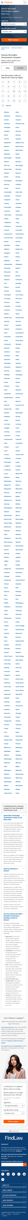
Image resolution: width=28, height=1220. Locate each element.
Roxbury (18, 648)
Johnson (6, 405)
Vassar (6, 744)
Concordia (19, 230)
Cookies (5, 1215)
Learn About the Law (7, 1027)
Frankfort (7, 306)
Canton (18, 188)
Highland (18, 367)
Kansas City (8, 409)
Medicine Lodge (8, 500)
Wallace (6, 755)
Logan (18, 462)
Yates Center (8, 793)
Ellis (17, 272)
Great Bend (19, 336)
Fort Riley (7, 298)
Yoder (17, 793)
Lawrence (7, 435)
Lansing (6, 432)
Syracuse (7, 713)
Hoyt (5, 390)
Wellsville (19, 770)
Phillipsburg (19, 603)
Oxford (6, 584)
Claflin (18, 211)
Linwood (18, 458)
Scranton (7, 671)
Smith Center (20, 686)
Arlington (7, 127)
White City (19, 778)
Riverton (18, 637)
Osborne (7, 572)
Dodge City (19, 249)
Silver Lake (7, 686)
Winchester (19, 785)
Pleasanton (7, 618)
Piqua (6, 610)
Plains (6, 614)
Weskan (6, 774)
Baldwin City (20, 142)
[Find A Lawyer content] (25, 1190)
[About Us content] (25, 1185)
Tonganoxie (8, 721)
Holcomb (7, 378)
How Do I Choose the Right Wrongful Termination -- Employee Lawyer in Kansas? (13, 917)
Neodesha (7, 538)
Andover (18, 120)
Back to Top (15, 1131)
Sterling (6, 702)
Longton (18, 466)
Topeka (18, 721)
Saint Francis (8, 656)
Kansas (2, 49)
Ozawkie (18, 584)
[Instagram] (18, 1174)
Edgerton (7, 260)
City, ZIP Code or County (8, 28)
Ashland (6, 131)
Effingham (19, 264)
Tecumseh (7, 717)
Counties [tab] (20, 68)
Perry (6, 599)
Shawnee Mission (20, 683)
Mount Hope (8, 523)
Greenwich (7, 344)
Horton (18, 382)
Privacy (9, 1214)
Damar (6, 241)
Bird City (7, 165)
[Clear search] (22, 1105)
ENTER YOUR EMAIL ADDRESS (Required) (12, 1161)
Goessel (6, 329)
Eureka (18, 287)
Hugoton (18, 390)
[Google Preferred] (2, 1179)
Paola (6, 588)
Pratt (5, 629)
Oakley (18, 553)
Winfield (6, 789)
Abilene (6, 112)
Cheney (6, 203)
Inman (18, 397)
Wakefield (7, 751)
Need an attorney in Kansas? (11, 870)
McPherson (7, 496)
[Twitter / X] (13, 1174)
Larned (18, 432)
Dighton (6, 249)
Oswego (6, 576)
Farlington (7, 295)
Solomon (7, 690)
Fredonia (7, 310)
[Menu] (2, 2)
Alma (17, 112)
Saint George (20, 656)
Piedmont (7, 607)
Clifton (6, 219)
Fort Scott (19, 298)
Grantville (7, 336)
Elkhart (18, 268)
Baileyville (7, 142)
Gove (5, 333)
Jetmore (18, 401)
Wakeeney (19, 747)
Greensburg (19, 340)
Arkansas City (20, 123)
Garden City (8, 317)
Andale (6, 120)
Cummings (19, 238)
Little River (7, 462)
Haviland (7, 356)
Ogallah (18, 557)
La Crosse (7, 424)
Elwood (18, 276)
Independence (8, 397)
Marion (18, 485)
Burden (18, 177)
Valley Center (8, 740)
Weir (5, 766)
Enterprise (19, 279)
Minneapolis (8, 508)
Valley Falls (19, 740)
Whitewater (8, 782)
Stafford (6, 698)
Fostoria (6, 302)
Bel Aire (6, 150)
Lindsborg (7, 458)
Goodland (19, 329)
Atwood (18, 135)
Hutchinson (19, 394)
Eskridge (18, 283)
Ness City (18, 538)
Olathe (18, 561)
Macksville (19, 473)
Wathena (7, 763)
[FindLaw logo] (9, 2)
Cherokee (19, 203)
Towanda (18, 725)
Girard (6, 325)
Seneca (18, 675)
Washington (8, 759)
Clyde (17, 219)
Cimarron (7, 211)
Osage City (7, 569)
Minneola (19, 508)
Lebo (5, 443)
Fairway (18, 291)
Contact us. (19, 1151)
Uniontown (19, 736)
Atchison (18, 131)
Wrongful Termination (17, 47)
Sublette (6, 709)
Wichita (18, 782)
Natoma (18, 531)
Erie (5, 283)
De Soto (18, 241)
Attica (6, 135)
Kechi (17, 409)
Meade (18, 496)
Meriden (18, 500)
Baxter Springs (20, 146)
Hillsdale (7, 375)
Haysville (7, 359)
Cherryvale (7, 207)
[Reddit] (24, 1174)
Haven (18, 352)
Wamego (18, 755)
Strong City (19, 706)
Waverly (18, 763)
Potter (18, 622)
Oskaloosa (19, 572)
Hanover (7, 348)
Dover (17, 253)
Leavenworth (8, 439)
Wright (18, 789)
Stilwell (18, 702)
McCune (6, 492)
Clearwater (19, 215)
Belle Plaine (19, 150)
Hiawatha (7, 367)
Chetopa (18, 207)
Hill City (6, 371)
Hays (17, 356)
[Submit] (25, 1164)
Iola (5, 401)
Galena (6, 314)
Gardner (6, 321)
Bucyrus (18, 173)
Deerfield (7, 245)
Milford (18, 504)
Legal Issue (4, 21)
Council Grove (8, 238)
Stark (17, 698)
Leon (17, 447)
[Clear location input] (25, 31)
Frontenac (19, 310)
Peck (5, 595)
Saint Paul (7, 664)
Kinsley (18, 416)
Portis (6, 622)
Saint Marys (19, 660)
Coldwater (7, 226)
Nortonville (19, 550)
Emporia (6, 279)
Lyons (6, 473)
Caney (6, 188)
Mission (6, 511)
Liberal (18, 451)
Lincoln (6, 454)
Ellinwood (7, 272)
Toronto (6, 725)
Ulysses (6, 736)
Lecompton (19, 443)
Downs (6, 257)
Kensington (19, 413)
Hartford (7, 352)
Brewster (18, 169)
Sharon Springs (20, 679)
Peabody (18, 591)
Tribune (18, 728)
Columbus (19, 226)
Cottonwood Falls (20, 234)
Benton (6, 161)
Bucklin (6, 173)
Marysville (19, 489)
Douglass (7, 253)
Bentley (18, 158)
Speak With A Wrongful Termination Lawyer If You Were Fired (13, 817)
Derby (17, 245)
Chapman (7, 200)
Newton (18, 542)
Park (17, 588)
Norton (6, 550)
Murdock (7, 531)
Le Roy (18, 435)
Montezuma (8, 515)
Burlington (19, 181)
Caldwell (18, 184)
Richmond (19, 633)
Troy (5, 732)
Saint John (7, 660)
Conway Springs (8, 234)
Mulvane (18, 527)
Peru (17, 599)
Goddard (18, 325)
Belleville (7, 154)
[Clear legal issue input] (25, 24)
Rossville (7, 648)
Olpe (5, 565)
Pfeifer (6, 603)
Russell (6, 652)
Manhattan (7, 481)
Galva (17, 314)
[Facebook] (2, 1174)
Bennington (8, 158)
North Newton (20, 546)
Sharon (6, 679)
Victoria (18, 744)
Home (6, 382)
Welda (18, 766)
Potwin (6, 626)
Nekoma (18, 534)
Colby (17, 222)
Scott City (19, 667)
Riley (5, 637)
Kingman (7, 416)
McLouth (18, 492)
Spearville (7, 694)
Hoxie (17, 386)
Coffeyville (7, 222)
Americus (19, 116)
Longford (7, 466)
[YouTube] (8, 1174)
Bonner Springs (8, 169)
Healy (17, 359)
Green (6, 340)
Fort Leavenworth (20, 295)
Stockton (7, 706)
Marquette (7, 489)
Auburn (6, 139)
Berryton (18, 161)
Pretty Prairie (20, 629)
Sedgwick (7, 675)
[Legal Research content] (25, 1200)
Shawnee (7, 683)
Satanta (6, 667)
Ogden (6, 561)
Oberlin (6, 557)
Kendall (6, 413)
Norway (6, 553)
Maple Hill (7, 485)
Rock (5, 641)
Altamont (7, 116)
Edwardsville (8, 264)
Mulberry (18, 523)
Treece (6, 728)
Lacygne (6, 428)
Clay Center (7, 215)
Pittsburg (19, 610)
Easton (18, 257)
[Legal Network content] (25, 1205)
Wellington (7, 770)
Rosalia (6, 645)
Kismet (18, 420)
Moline (18, 511)
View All (8, 105)
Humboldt (7, 394)
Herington (7, 363)
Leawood (18, 439)
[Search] (25, 2)
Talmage (18, 713)
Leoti (5, 451)
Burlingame (8, 181)
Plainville (18, 614)
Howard (6, 386)
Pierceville (19, 607)
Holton (18, 378)
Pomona (18, 618)
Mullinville (7, 527)
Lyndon (18, 470)
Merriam (7, 504)
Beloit (17, 154)
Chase (17, 200)
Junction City (20, 405)
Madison (7, 477)
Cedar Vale (19, 192)
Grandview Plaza (20, 333)
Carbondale (7, 192)
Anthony (7, 123)
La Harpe (18, 424)
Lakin (17, 428)
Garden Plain (20, 317)
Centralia (7, 196)
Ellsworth (7, 276)
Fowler (18, 302)
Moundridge (19, 519)
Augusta (18, 139)
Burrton (6, 184)
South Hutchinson (20, 690)
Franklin (18, 306)
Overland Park (20, 580)
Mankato (18, 481)
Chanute (18, 196)
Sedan (18, 671)
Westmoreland (20, 774)
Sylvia (17, 709)
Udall (17, 732)
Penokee (18, 595)
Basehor (6, 146)
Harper (18, 348)
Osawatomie (20, 569)
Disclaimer (16, 1214)
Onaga (18, 565)
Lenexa (6, 447)
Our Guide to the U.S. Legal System (11, 1046)
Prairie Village (20, 626)
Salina (18, 664)
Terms (3, 1214)
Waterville (19, 759)
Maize (17, 477)
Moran (18, 515)
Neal (5, 534)
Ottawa (18, 576)
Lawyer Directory (5, 47)
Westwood (7, 778)
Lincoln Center (20, 454)
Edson (17, 260)
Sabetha (18, 652)
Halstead (18, 344)
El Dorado (7, 268)
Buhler (6, 177)
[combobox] (14, 24)
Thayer (18, 717)
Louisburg (7, 470)
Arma (17, 127)
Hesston (18, 363)
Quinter (6, 633)
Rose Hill (18, 645)
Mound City (7, 519)
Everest (6, 291)
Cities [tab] (7, 68)
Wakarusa (7, 747)
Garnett (18, 321)
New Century (8, 542)
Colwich (6, 230)
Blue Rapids (19, 165)
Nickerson (7, 546)
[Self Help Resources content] (25, 1195)
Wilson (6, 785)
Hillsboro (18, 371)
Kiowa (6, 420)
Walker (18, 751)
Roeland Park (20, 641)
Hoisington (19, 375)
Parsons (6, 591)
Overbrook (7, 580)
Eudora (6, 287)
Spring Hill (19, 694)
